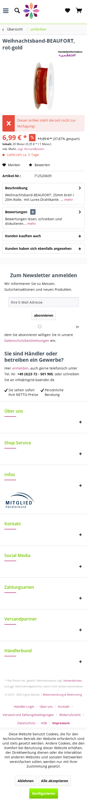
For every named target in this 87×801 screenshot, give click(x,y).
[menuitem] (7, 11)
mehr (68, 199)
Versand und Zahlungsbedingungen (28, 715)
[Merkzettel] (67, 11)
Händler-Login (24, 706)
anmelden (20, 368)
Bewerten (42, 165)
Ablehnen (26, 780)
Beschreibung (16, 188)
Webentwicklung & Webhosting (62, 694)
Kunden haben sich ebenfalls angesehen (38, 248)
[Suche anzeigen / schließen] (17, 11)
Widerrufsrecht (70, 715)
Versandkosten (72, 680)
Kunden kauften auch (23, 236)
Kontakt (64, 706)
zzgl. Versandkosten (30, 149)
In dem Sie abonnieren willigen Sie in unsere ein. (41, 333)
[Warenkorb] (79, 11)
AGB (44, 723)
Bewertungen (16, 212)
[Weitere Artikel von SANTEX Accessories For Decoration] (71, 55)
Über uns (46, 706)
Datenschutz (26, 723)
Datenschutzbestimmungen (26, 340)
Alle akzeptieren (54, 780)
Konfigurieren (43, 793)
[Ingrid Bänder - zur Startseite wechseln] (43, 10)
